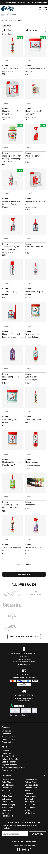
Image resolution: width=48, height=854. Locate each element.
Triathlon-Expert (31, 804)
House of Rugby (8, 804)
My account (6, 730)
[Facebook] (18, 850)
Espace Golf (7, 790)
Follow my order (8, 736)
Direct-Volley (7, 787)
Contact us (24, 657)
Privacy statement (9, 770)
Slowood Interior (31, 784)
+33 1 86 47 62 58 (24, 664)
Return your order (24, 700)
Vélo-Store (29, 810)
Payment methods (9, 764)
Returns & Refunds (10, 759)
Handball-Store (8, 801)
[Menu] (3, 14)
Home (4, 20)
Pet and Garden (31, 782)
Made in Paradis (8, 807)
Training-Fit (29, 799)
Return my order (8, 739)
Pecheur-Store (31, 779)
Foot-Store (6, 793)
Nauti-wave (6, 810)
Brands (11, 20)
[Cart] (46, 8)
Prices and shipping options (13, 767)
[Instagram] (24, 850)
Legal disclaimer (8, 761)
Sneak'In (28, 790)
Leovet (5, 65)
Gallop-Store (7, 796)
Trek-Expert (29, 801)
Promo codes (7, 742)
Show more (24, 574)
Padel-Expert (7, 815)
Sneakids (29, 793)
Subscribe (37, 833)
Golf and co (6, 799)
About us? (6, 750)
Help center (6, 733)
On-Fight (5, 813)
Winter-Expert (30, 813)
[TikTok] (29, 850)
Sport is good (30, 796)
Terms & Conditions (10, 756)
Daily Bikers (7, 782)
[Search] (8, 14)
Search (13, 14)
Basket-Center (8, 779)
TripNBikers (30, 807)
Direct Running (8, 784)
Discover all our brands (24, 636)
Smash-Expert (31, 787)
